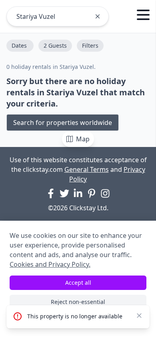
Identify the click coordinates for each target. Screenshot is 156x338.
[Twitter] (64, 193)
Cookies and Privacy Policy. (50, 264)
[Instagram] (105, 193)
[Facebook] (51, 193)
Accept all (78, 282)
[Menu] (143, 16)
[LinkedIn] (78, 193)
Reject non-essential (78, 302)
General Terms (86, 169)
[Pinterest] (91, 193)
